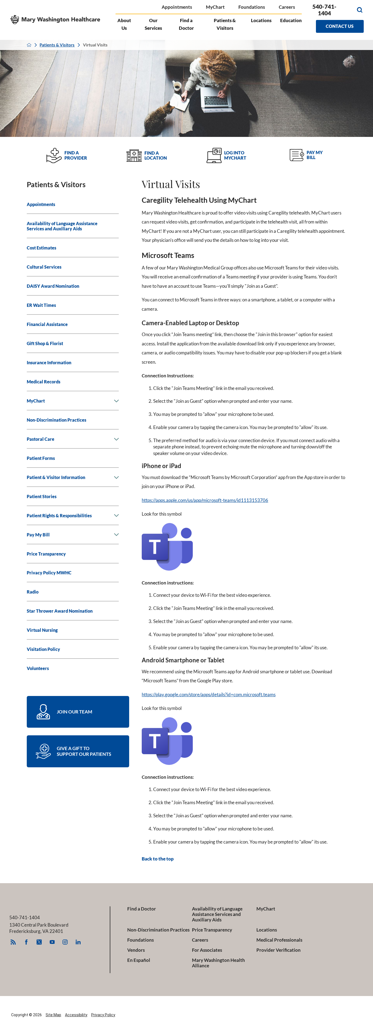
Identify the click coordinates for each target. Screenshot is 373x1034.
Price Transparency (212, 930)
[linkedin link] (78, 942)
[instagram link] (65, 942)
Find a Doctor (186, 24)
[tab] (117, 401)
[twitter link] (39, 942)
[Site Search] (360, 10)
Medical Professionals (279, 940)
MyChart (215, 7)
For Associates (207, 950)
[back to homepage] (29, 45)
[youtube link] (52, 942)
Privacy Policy (103, 1015)
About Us (124, 24)
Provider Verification (278, 950)
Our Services (153, 24)
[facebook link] (26, 942)
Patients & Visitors (225, 24)
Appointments (177, 7)
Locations (261, 20)
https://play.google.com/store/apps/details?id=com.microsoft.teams (209, 694)
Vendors (136, 950)
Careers (287, 7)
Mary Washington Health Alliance (218, 962)
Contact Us (340, 26)
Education (291, 20)
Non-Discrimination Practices (158, 930)
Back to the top (158, 859)
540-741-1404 (324, 10)
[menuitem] (73, 204)
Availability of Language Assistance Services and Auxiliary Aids (217, 914)
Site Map (53, 1015)
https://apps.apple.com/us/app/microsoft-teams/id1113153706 (205, 500)
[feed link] (13, 942)
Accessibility (76, 1015)
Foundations (251, 7)
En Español (138, 960)
